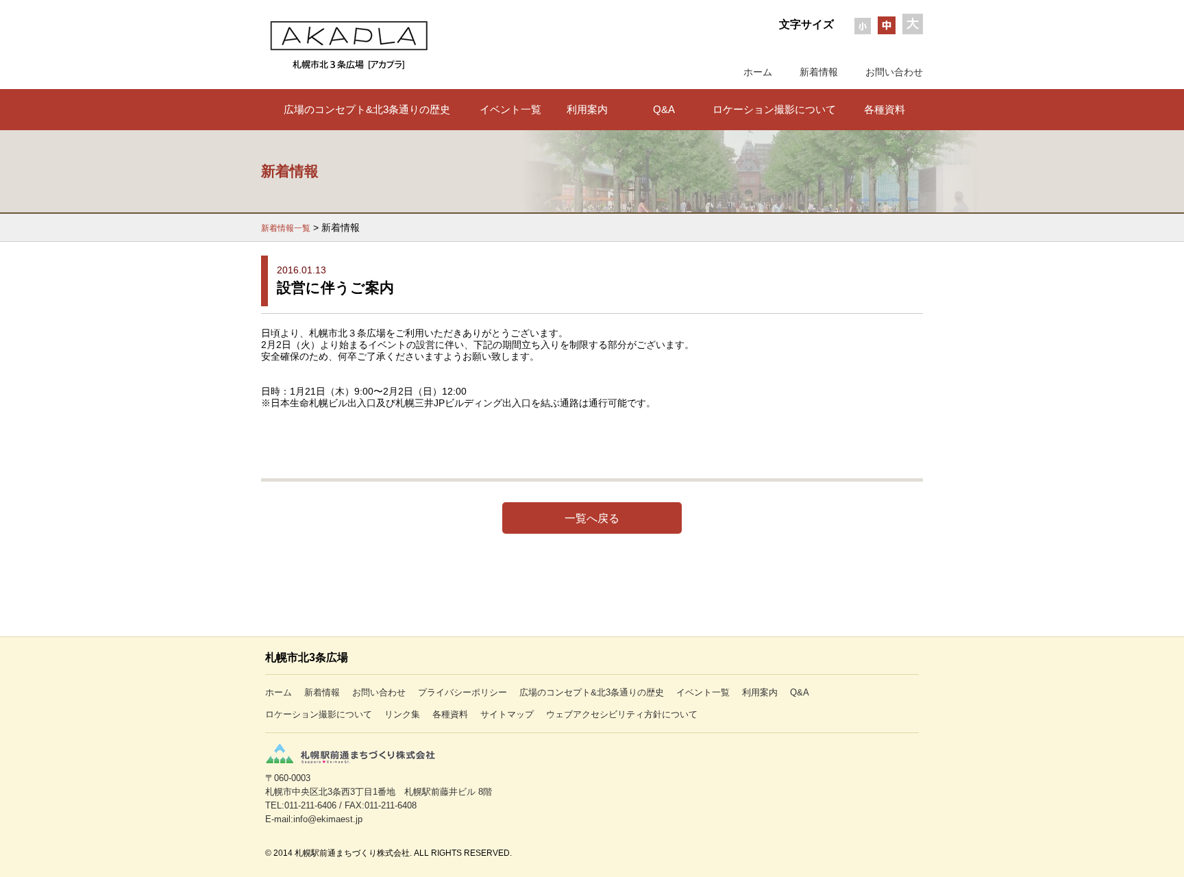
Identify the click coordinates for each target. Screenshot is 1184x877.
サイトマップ (507, 714)
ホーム (757, 71)
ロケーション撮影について (774, 109)
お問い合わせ (894, 71)
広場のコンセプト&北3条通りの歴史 (367, 109)
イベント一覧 (510, 109)
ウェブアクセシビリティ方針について (622, 714)
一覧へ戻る (592, 518)
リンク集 (402, 714)
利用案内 (587, 109)
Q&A (664, 109)
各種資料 (884, 109)
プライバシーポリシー (462, 692)
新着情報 (819, 71)
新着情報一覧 (285, 228)
